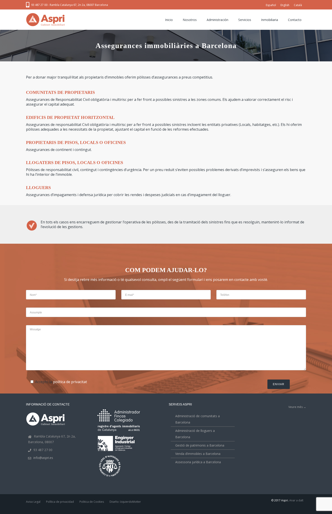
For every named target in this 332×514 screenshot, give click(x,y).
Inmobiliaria (269, 20)
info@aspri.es (43, 458)
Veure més (297, 407)
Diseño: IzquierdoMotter (125, 502)
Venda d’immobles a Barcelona (197, 453)
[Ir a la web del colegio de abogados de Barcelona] (110, 477)
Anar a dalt (296, 500)
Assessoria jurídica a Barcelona (198, 462)
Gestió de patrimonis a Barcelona (199, 445)
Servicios (244, 20)
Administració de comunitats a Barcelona (197, 419)
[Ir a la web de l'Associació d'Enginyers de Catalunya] (116, 452)
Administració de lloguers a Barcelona (195, 433)
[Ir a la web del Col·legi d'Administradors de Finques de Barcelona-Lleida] (118, 421)
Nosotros (190, 20)
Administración (217, 20)
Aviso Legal (33, 502)
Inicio (169, 20)
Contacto (295, 20)
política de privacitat (70, 381)
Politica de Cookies (91, 502)
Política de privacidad (60, 502)
